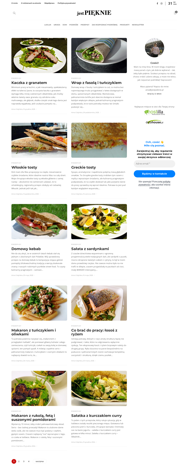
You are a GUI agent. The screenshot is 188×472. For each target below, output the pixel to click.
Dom (65, 25)
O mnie (14, 3)
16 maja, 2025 (88, 275)
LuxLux (47, 25)
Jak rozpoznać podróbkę (104, 25)
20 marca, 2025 (88, 361)
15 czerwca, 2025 (89, 194)
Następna (40, 461)
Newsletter (138, 25)
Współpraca (49, 3)
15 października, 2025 (31, 194)
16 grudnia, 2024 (89, 442)
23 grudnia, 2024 (29, 446)
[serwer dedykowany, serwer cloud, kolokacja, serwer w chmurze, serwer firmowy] (154, 112)
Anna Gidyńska (17, 109)
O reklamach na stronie (31, 3)
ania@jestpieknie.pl (154, 89)
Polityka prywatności (67, 3)
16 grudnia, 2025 (29, 109)
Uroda (57, 25)
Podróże (73, 25)
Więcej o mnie (154, 94)
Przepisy (85, 25)
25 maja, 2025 (28, 275)
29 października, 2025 (91, 112)
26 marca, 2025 (28, 361)
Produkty (125, 25)
